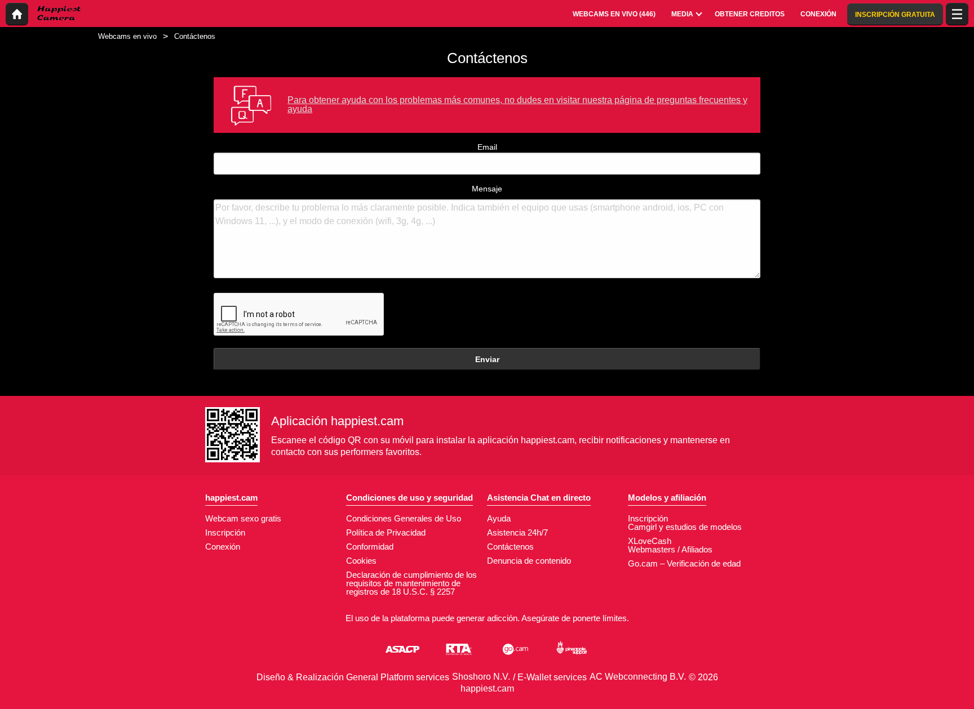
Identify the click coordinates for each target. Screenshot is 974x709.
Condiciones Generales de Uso (403, 518)
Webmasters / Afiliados (670, 549)
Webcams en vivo (127, 36)
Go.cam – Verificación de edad (684, 563)
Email (487, 146)
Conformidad (369, 546)
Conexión (222, 546)
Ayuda (499, 518)
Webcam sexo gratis (243, 518)
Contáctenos (510, 546)
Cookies (361, 560)
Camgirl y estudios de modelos (685, 527)
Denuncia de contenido (529, 560)
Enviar (487, 359)
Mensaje (487, 188)
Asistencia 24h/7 (517, 532)
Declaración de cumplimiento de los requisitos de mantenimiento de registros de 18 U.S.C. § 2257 (411, 583)
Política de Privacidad (386, 532)
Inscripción (225, 532)
